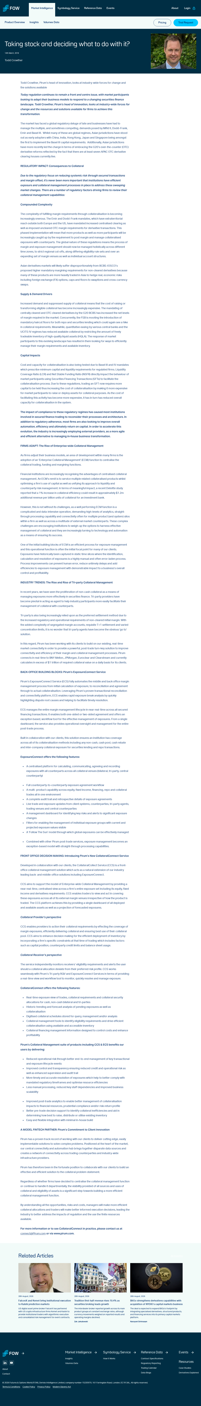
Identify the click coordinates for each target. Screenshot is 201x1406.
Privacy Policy (43, 1387)
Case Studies (185, 1368)
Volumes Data (71, 1363)
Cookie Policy (29, 1387)
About (5, 1369)
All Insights (177, 1256)
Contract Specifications (152, 1359)
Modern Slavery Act (62, 1387)
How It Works (109, 1359)
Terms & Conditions (11, 1387)
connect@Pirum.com (33, 1233)
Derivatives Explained (189, 1373)
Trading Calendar (149, 1368)
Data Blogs (146, 1373)
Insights (69, 1359)
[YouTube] (11, 1362)
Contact (6, 1374)
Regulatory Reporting (151, 1363)
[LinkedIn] (5, 1362)
